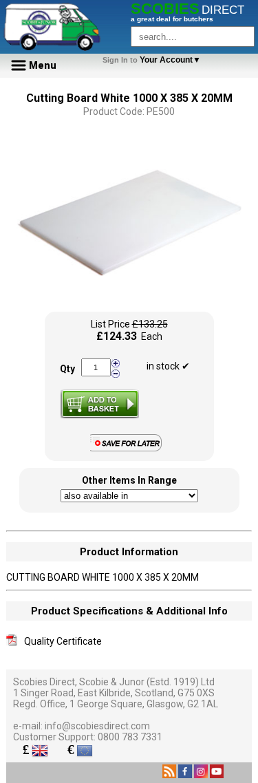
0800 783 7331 (130, 736)
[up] (115, 363)
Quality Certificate (63, 641)
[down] (115, 373)
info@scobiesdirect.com (97, 725)
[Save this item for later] (129, 448)
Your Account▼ (154, 60)
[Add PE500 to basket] (100, 403)
